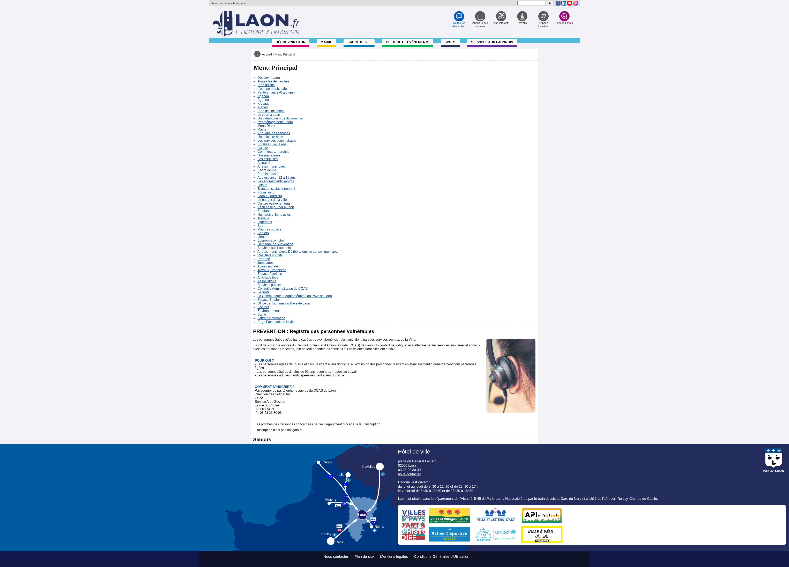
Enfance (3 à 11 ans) (272, 144)
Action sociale (267, 266)
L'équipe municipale (272, 88)
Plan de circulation (271, 111)
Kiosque (263, 103)
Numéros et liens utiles (274, 214)
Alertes (262, 107)
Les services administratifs (276, 140)
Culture (262, 148)
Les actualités (267, 159)
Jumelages (265, 262)
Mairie (326, 42)
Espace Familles (269, 273)
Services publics (269, 285)
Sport (450, 42)
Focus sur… (266, 192)
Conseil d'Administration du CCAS (282, 288)
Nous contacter (335, 556)
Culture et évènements (407, 42)
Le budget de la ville (272, 199)
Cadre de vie (358, 42)
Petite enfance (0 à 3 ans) (276, 92)
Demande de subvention (275, 244)
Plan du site (266, 85)
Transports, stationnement (276, 188)
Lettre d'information (271, 318)
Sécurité (263, 292)
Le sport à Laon (268, 114)
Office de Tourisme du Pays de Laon (283, 303)
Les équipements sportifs (275, 181)
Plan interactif (267, 174)
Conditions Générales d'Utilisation (441, 556)
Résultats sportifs (270, 255)
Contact (263, 307)
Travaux (263, 218)
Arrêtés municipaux (271, 166)
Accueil (267, 54)
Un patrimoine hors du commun (280, 118)
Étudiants (264, 211)
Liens (261, 236)
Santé (261, 314)
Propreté (263, 259)
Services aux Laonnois (492, 42)
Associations (266, 281)
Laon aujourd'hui (269, 196)
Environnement (268, 310)
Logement (264, 222)
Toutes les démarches (273, 81)
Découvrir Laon (290, 42)
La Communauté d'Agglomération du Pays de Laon (294, 296)
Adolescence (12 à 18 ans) (276, 177)
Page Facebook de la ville (276, 322)
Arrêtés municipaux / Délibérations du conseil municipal (297, 251)
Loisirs (262, 185)
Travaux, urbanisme (271, 270)
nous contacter (409, 474)
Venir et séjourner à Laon (275, 207)
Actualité (263, 162)
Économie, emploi (270, 240)
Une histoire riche (270, 137)
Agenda (263, 96)
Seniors (263, 233)
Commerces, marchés (273, 151)
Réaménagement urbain (275, 122)
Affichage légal (268, 277)
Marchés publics (269, 229)
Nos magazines (268, 155)
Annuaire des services (273, 133)
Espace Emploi (268, 299)
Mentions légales (394, 556)
